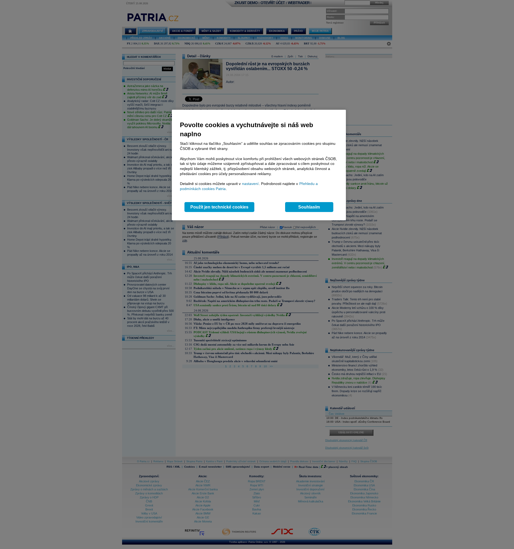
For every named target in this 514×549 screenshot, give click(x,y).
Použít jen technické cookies (219, 207)
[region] (259, 165)
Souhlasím (309, 207)
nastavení (250, 183)
